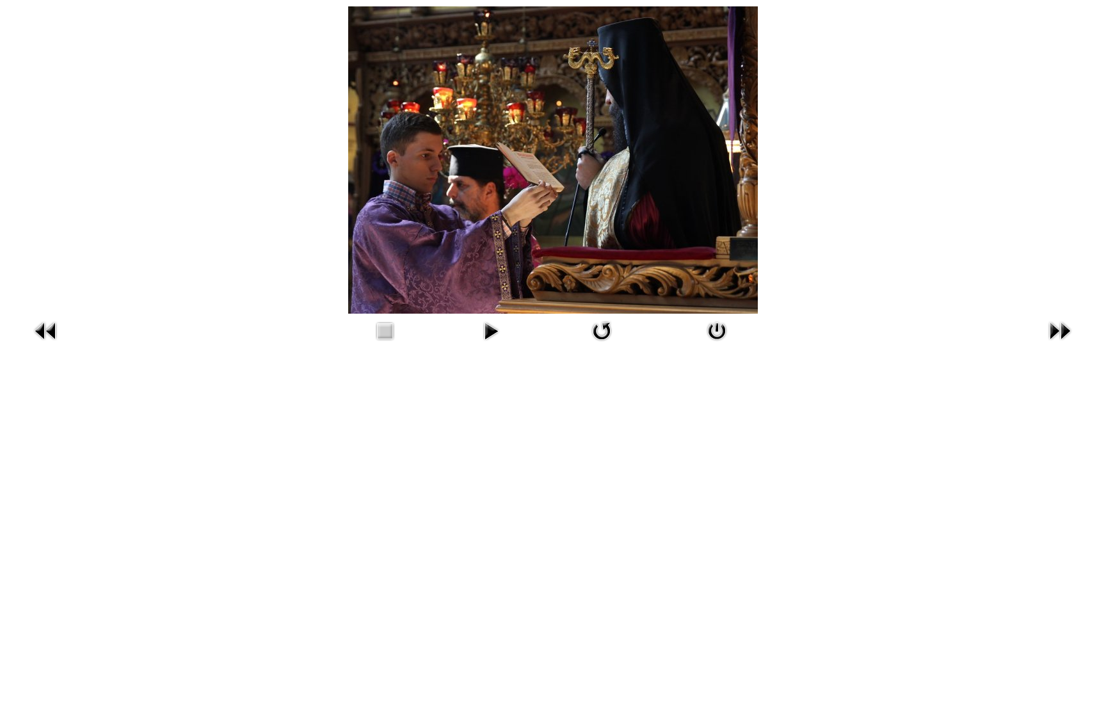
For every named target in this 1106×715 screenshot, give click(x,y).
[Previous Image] (46, 342)
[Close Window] (716, 342)
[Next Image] (1060, 342)
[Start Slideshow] (491, 342)
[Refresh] (601, 342)
